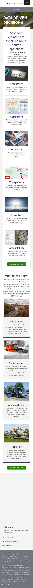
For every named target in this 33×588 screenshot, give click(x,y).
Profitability (16, 149)
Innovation (16, 215)
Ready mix (16, 446)
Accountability (16, 247)
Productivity (16, 83)
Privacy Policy (13, 554)
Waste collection (16, 405)
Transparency (16, 182)
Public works (16, 321)
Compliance (16, 116)
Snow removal (16, 363)
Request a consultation (16, 264)
